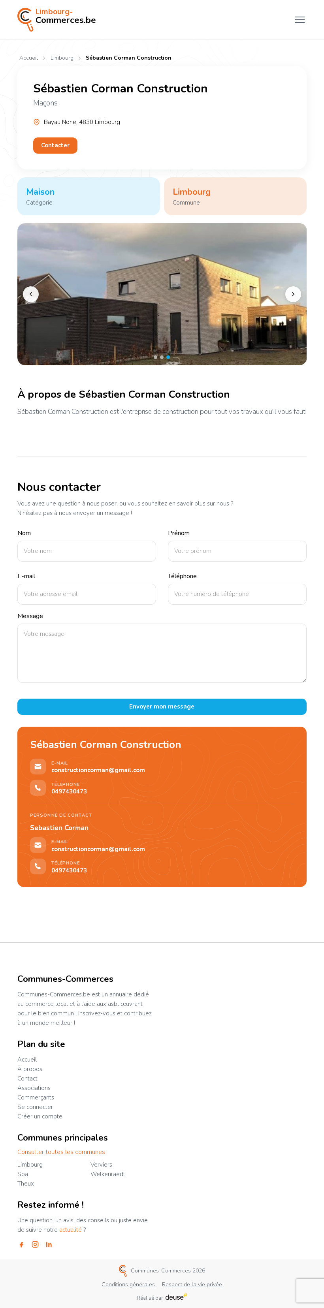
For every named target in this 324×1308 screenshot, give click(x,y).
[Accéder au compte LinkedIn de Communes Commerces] (49, 1244)
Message (30, 616)
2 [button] (162, 357)
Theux (25, 1184)
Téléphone (182, 576)
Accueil (28, 58)
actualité (70, 1230)
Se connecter (35, 1107)
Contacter (55, 145)
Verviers (101, 1165)
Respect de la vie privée (192, 1284)
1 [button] (155, 357)
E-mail (26, 576)
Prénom (179, 533)
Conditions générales (129, 1284)
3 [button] (168, 357)
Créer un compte (39, 1116)
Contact (27, 1078)
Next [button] (293, 294)
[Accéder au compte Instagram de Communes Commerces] (35, 1244)
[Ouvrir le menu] (300, 20)
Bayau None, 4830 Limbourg (82, 122)
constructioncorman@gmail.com (98, 770)
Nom (24, 533)
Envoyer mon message (161, 706)
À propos (29, 1069)
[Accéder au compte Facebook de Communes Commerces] (21, 1244)
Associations (34, 1088)
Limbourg (62, 58)
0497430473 (69, 792)
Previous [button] (31, 294)
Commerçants (35, 1097)
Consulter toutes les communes (61, 1152)
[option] (162, 294)
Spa (22, 1174)
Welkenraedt (107, 1174)
